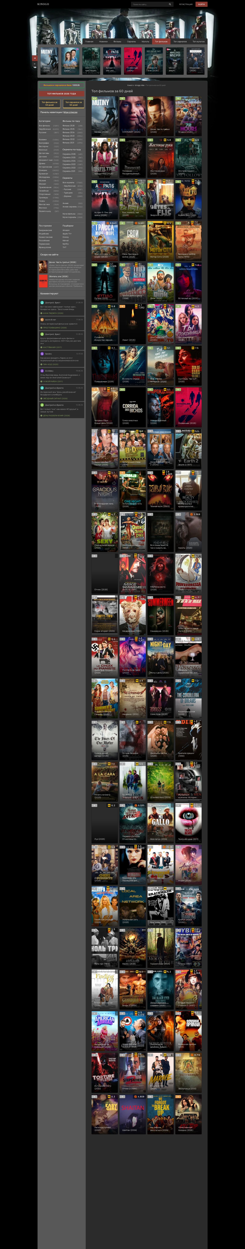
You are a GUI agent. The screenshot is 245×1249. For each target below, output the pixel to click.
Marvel (66, 240)
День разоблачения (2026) (56, 415)
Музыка (42, 180)
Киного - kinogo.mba (135, 85)
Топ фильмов (161, 41)
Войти (201, 4)
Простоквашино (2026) (55, 327)
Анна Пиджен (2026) (53, 313)
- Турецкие (68, 192)
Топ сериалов (180, 41)
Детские (43, 156)
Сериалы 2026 (68, 154)
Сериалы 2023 (68, 164)
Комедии (43, 170)
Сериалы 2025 (68, 157)
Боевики (43, 139)
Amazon (66, 230)
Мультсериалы (68, 217)
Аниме (65, 203)
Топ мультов (199, 41)
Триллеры (43, 197)
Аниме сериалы (68, 206)
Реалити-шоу (44, 211)
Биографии (44, 143)
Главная (89, 41)
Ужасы (42, 201)
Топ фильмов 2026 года (61, 93)
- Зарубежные (68, 186)
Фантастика (44, 204)
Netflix (66, 244)
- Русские (67, 189)
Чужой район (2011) (53, 381)
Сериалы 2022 (68, 167)
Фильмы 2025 (68, 129)
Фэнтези (43, 207)
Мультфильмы (68, 213)
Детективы (44, 153)
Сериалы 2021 (68, 171)
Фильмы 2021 (68, 142)
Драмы (42, 163)
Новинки (103, 41)
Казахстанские (44, 237)
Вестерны (43, 146)
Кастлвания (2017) (52, 347)
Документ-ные (44, 160)
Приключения (44, 187)
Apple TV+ (67, 233)
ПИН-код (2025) (51, 364)
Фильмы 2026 (68, 125)
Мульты (145, 41)
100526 (76, 85)
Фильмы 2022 (68, 139)
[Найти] (170, 4)
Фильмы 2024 (68, 132)
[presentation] (35, 64)
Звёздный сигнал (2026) (55, 398)
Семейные (44, 190)
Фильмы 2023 (68, 136)
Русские (42, 132)
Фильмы (117, 41)
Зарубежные (44, 129)
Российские (44, 240)
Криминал (43, 173)
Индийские (44, 233)
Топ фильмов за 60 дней (49, 103)
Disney (66, 237)
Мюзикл (42, 184)
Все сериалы (68, 182)
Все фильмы (44, 125)
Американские (44, 230)
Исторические (44, 167)
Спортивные (44, 194)
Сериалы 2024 (68, 161)
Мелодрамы (44, 177)
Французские (44, 247)
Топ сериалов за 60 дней (74, 103)
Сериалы (131, 41)
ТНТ (64, 247)
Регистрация (186, 4)
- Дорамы (67, 196)
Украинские (44, 244)
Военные (43, 149)
